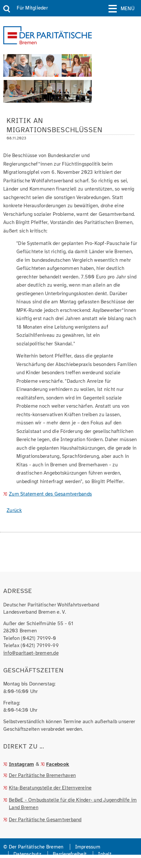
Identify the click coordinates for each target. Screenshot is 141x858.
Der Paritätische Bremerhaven (42, 775)
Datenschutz (27, 854)
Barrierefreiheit (70, 854)
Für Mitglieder (32, 8)
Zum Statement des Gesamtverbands (50, 494)
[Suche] (6, 9)
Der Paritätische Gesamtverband (45, 820)
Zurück (14, 510)
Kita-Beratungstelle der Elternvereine (50, 788)
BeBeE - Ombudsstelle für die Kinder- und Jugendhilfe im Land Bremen (73, 803)
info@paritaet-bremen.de (31, 653)
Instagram (21, 764)
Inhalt (104, 854)
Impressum (87, 847)
